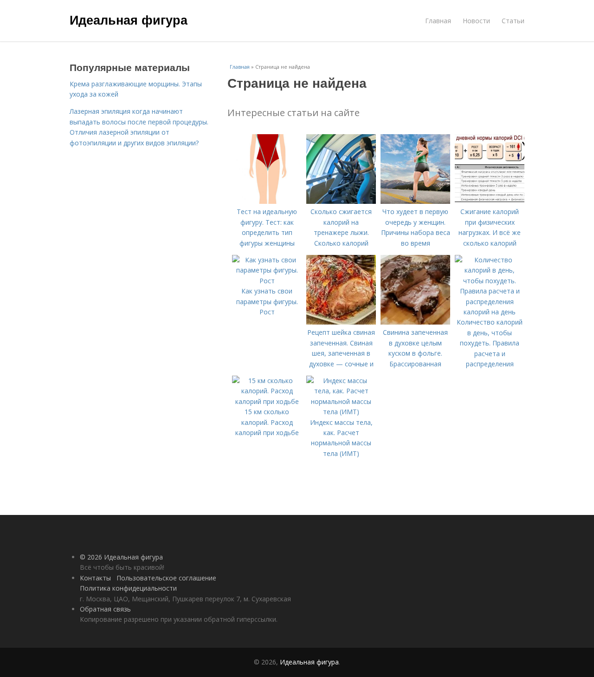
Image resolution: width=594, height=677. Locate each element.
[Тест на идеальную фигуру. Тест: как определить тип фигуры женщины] (267, 201)
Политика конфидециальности (128, 588)
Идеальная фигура (128, 19)
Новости (476, 20)
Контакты (95, 577)
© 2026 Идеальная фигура (121, 557)
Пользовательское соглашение (166, 577)
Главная (438, 20)
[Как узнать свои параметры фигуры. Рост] (267, 280)
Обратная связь (105, 609)
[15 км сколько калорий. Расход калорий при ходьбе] (267, 401)
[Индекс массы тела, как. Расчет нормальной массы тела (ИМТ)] (341, 411)
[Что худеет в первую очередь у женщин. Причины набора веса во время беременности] (415, 201)
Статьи (513, 20)
